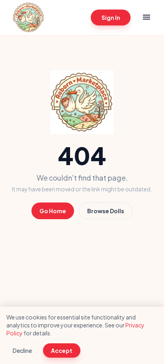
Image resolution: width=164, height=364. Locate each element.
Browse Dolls (105, 210)
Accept (61, 350)
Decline (22, 350)
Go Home (52, 210)
